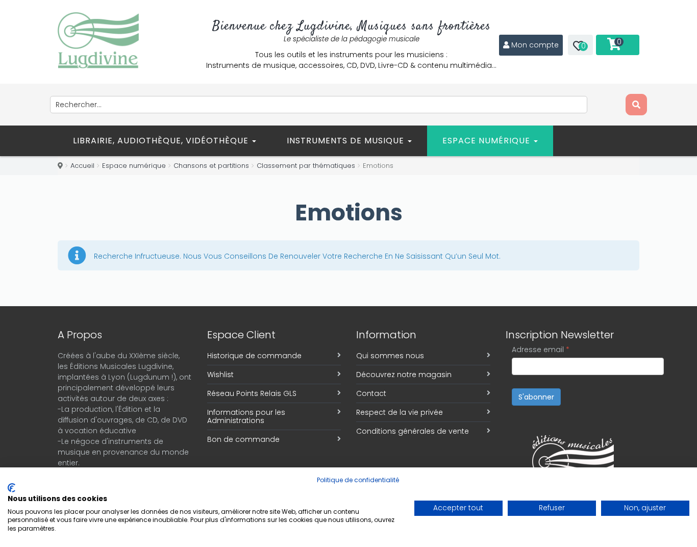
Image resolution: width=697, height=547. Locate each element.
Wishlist (220, 374)
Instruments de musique (347, 140)
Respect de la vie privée (399, 412)
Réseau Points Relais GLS (251, 393)
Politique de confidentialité (358, 480)
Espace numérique (487, 140)
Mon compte (535, 45)
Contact (371, 393)
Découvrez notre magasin (404, 374)
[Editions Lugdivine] (98, 40)
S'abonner (536, 397)
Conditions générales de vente (412, 431)
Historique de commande (254, 356)
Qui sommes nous (390, 356)
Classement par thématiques (306, 165)
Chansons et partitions (211, 165)
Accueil (82, 165)
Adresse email (540, 349)
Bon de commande (243, 439)
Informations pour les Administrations (246, 416)
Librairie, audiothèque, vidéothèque (162, 140)
